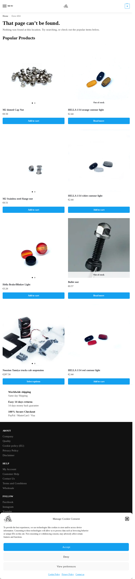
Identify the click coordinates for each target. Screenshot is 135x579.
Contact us (80, 574)
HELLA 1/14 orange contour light (86, 110)
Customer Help (11, 474)
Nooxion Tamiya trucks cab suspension (23, 370)
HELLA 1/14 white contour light (85, 195)
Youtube (7, 511)
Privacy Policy (68, 574)
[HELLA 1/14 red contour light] (99, 335)
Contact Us (9, 478)
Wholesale (8, 488)
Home (5, 16)
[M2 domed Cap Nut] (34, 75)
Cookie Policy (54, 574)
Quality (7, 441)
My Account (9, 469)
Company (8, 436)
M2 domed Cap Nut (13, 110)
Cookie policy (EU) (13, 445)
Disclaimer (8, 455)
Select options (33, 381)
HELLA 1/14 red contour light (84, 370)
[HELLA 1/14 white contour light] (99, 160)
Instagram (8, 506)
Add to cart (33, 120)
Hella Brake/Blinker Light (16, 284)
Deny (66, 556)
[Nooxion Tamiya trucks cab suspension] (34, 335)
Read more (98, 120)
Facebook (8, 502)
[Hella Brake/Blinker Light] (34, 249)
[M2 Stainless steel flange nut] (34, 161)
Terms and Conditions (15, 483)
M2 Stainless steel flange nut (18, 198)
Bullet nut (73, 282)
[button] (127, 519)
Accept (66, 547)
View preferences (66, 566)
